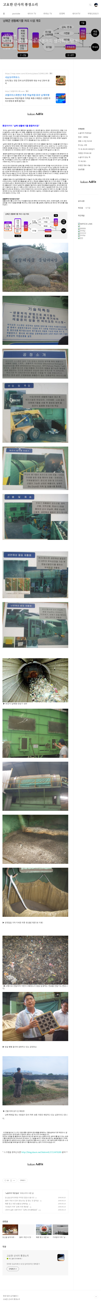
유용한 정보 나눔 (84, 165)
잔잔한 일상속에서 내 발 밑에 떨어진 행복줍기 (23, 1264)
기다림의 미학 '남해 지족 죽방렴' (17, 1206)
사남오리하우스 (12, 77)
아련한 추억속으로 (84, 153)
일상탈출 (81, 169)
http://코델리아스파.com (15, 91)
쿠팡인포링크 (93, 13)
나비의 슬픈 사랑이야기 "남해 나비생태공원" (21, 1210)
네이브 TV (31, 13)
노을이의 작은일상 (12, 1193)
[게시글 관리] (14, 1180)
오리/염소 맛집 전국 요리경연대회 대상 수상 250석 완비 (27, 81)
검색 (90, 5)
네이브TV (76, 13)
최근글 (80, 208)
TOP (96, 1297)
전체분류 (81, 129)
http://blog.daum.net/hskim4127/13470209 (41, 1152)
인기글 (87, 208)
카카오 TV (47, 13)
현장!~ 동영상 (83, 137)
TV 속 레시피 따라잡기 (86, 149)
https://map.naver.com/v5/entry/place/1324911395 (26, 73)
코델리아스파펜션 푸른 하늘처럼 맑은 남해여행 (27, 94)
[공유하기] (11, 1180)
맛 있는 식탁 (82, 145)
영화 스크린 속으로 (85, 141)
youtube (16, 13)
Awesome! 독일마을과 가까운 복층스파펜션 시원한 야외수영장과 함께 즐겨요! (27, 99)
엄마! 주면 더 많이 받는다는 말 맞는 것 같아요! (22, 1200)
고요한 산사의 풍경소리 (20, 4)
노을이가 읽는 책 (84, 157)
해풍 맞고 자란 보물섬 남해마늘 (16, 1203)
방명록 (62, 13)
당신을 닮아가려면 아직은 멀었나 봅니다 (19, 1197)
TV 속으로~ (82, 161)
